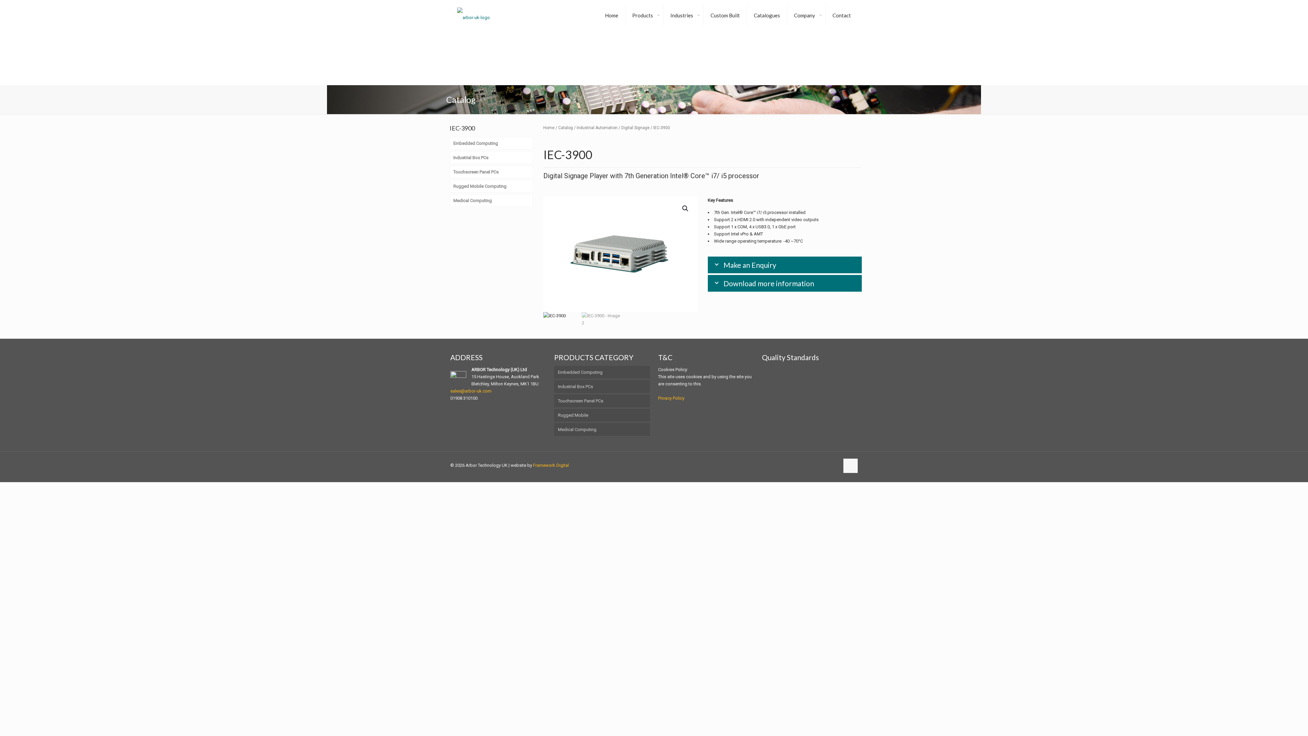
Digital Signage (635, 127)
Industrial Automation (597, 127)
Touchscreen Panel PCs (580, 400)
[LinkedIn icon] (834, 465)
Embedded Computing (580, 372)
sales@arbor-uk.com (471, 391)
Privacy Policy (671, 398)
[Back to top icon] (850, 466)
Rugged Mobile (573, 415)
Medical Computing (577, 429)
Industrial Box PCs (575, 386)
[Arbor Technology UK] (473, 15)
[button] (685, 208)
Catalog (565, 127)
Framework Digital (551, 465)
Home (549, 127)
